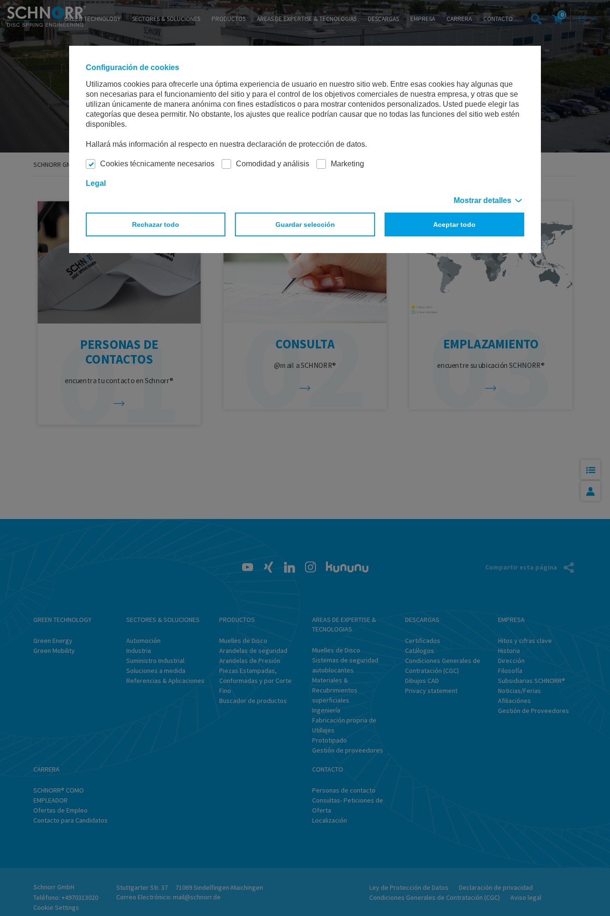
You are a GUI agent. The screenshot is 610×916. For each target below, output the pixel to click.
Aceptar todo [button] (454, 224)
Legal (96, 183)
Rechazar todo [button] (155, 224)
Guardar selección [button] (305, 224)
